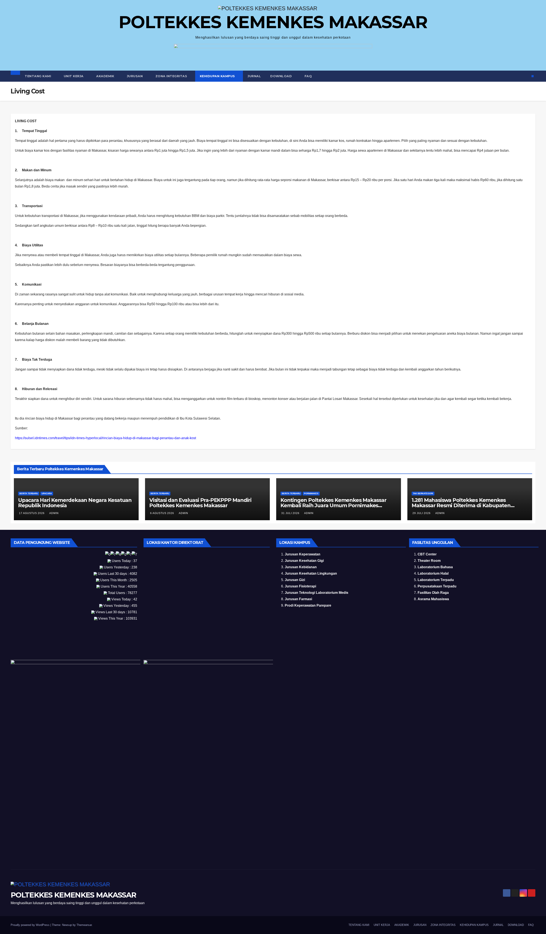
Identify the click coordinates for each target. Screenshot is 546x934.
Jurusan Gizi (295, 580)
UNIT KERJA (74, 76)
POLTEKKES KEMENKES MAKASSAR (273, 22)
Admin (54, 513)
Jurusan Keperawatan (302, 554)
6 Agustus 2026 (162, 513)
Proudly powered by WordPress (30, 925)
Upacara (47, 493)
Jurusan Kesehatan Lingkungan (311, 573)
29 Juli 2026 (421, 513)
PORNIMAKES (311, 493)
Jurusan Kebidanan (301, 567)
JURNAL (254, 76)
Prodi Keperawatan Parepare (308, 605)
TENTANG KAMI (38, 76)
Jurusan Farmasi (298, 599)
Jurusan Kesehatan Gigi (304, 560)
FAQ (308, 76)
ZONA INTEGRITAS (171, 76)
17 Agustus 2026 (32, 513)
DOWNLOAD (281, 76)
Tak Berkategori (423, 493)
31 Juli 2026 (290, 513)
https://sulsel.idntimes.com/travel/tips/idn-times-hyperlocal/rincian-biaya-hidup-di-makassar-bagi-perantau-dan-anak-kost (105, 438)
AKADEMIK (105, 76)
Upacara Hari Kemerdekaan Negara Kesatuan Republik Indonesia (75, 502)
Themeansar (84, 925)
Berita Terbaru (28, 493)
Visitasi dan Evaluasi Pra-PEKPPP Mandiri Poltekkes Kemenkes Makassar (200, 502)
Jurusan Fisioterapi (300, 586)
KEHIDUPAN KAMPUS (218, 76)
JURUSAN (135, 76)
